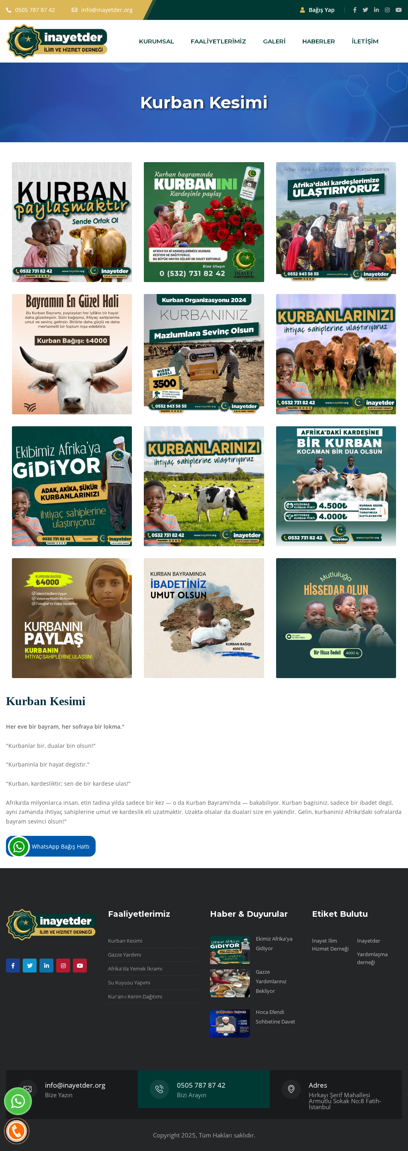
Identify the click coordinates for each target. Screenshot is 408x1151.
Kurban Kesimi (125, 940)
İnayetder (368, 940)
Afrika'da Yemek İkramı (135, 968)
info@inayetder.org (75, 1085)
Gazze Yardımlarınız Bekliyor (271, 981)
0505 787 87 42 (201, 1085)
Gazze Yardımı (124, 954)
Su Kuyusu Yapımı (129, 982)
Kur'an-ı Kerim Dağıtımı (135, 996)
